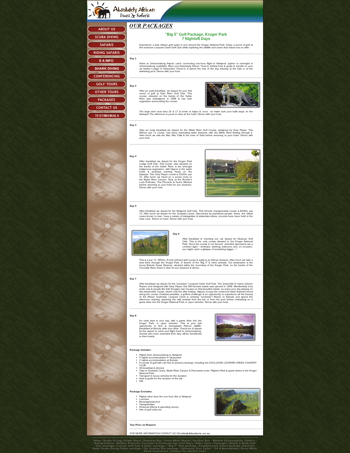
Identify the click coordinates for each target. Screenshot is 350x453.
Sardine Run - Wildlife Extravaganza (218, 440)
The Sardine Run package (161, 448)
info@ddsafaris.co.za (195, 433)
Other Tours (203, 443)
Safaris (250, 440)
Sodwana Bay (152, 440)
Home (97, 440)
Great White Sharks (177, 440)
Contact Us (178, 451)
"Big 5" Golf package (182, 445)
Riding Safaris (104, 443)
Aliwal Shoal (132, 440)
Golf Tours (186, 443)
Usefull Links (197, 451)
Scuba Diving (112, 440)
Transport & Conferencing (159, 443)
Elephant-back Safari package (219, 445)
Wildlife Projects (128, 443)
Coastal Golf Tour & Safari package (140, 445)
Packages (220, 443)
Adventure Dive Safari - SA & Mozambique (210, 448)
